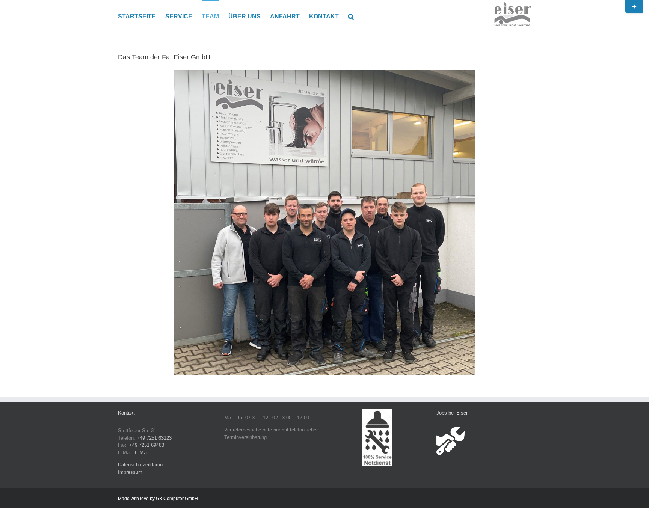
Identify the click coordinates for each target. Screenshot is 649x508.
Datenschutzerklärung (141, 464)
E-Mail (142, 452)
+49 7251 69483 (146, 445)
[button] (351, 16)
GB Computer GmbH (177, 498)
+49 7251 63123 (154, 438)
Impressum (130, 472)
